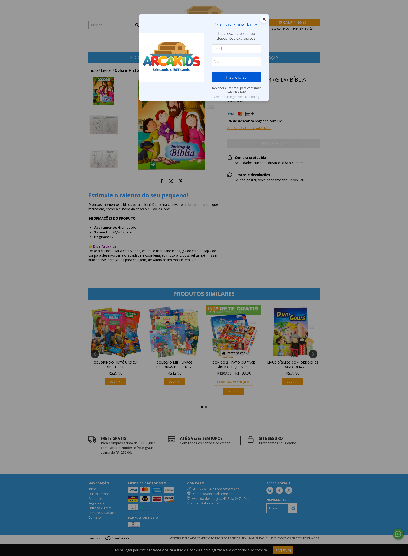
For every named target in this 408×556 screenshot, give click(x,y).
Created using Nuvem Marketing (236, 97)
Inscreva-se (236, 77)
